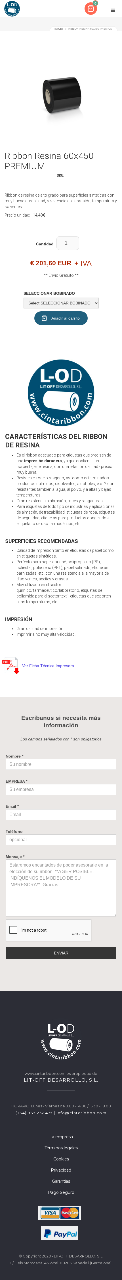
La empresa (61, 1136)
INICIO (58, 28)
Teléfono (14, 831)
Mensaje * (15, 856)
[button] (91, 8)
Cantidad (45, 244)
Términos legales (61, 1147)
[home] (12, 8)
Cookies (61, 1159)
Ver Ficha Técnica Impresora (48, 665)
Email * (12, 806)
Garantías (61, 1181)
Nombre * (14, 756)
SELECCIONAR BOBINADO (49, 293)
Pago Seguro (61, 1192)
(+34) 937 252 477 (34, 1113)
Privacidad (61, 1170)
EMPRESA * (16, 781)
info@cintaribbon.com (81, 1113)
